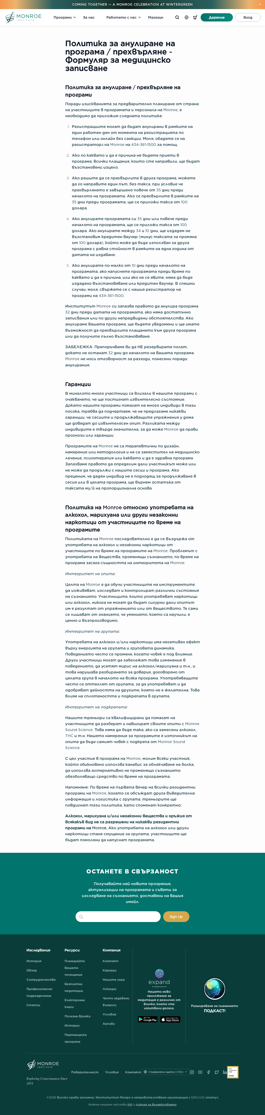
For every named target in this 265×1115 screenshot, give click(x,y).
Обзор (31, 970)
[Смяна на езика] (186, 17)
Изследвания (38, 950)
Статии (33, 1005)
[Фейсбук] (208, 1072)
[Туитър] (217, 1072)
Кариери (110, 970)
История (33, 961)
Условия (109, 1014)
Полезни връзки (77, 1016)
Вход (247, 17)
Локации (109, 988)
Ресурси (72, 950)
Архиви (109, 1023)
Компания (111, 950)
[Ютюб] (200, 1072)
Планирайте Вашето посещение (75, 967)
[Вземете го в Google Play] (148, 1019)
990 (129, 1104)
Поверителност (85, 1072)
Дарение (217, 17)
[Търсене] (177, 17)
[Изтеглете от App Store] (170, 1019)
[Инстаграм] (192, 1072)
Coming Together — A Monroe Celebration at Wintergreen (132, 4)
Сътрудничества (41, 979)
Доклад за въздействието (156, 1104)
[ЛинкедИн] (225, 1072)
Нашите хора (114, 979)
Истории (72, 1025)
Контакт (110, 961)
